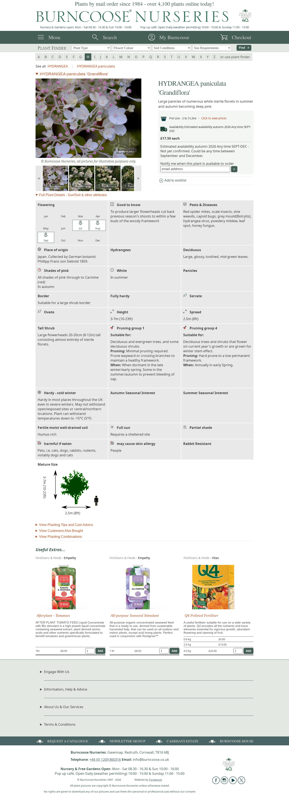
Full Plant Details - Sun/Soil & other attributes (73, 195)
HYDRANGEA (58, 66)
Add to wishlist (172, 181)
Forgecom (155, 780)
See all (41, 66)
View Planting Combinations (60, 536)
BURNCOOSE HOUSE (236, 741)
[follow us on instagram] (224, 782)
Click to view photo (214, 118)
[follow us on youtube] (233, 782)
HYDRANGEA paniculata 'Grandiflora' (74, 74)
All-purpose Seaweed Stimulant (135, 615)
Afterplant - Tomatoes (53, 615)
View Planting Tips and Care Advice (66, 525)
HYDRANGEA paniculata (96, 66)
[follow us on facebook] (216, 782)
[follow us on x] (241, 782)
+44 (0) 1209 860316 (105, 759)
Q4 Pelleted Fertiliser (201, 615)
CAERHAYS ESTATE (182, 741)
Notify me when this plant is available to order (197, 163)
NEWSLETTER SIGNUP (127, 741)
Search (110, 37)
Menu (54, 37)
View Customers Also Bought (61, 531)
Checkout (241, 37)
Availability (176, 127)
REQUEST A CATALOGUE (67, 741)
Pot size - (175, 118)
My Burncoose (174, 37)
